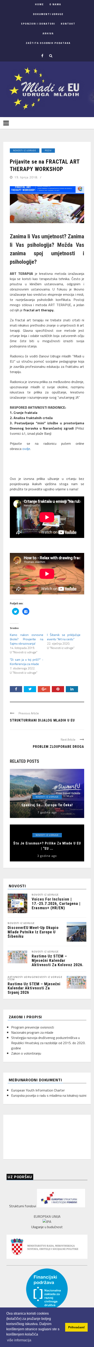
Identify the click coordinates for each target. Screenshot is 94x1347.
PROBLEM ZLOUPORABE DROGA (58, 747)
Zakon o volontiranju (26, 1053)
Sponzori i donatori (38, 23)
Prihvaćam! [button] (76, 1327)
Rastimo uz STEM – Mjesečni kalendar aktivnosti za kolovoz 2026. (58, 960)
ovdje (26, 448)
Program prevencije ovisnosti (32, 1027)
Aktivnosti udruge (21, 977)
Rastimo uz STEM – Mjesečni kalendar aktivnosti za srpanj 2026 (34, 988)
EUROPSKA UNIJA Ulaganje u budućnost (47, 1221)
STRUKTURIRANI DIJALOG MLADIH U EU (42, 720)
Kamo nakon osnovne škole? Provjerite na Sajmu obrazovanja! (26, 639)
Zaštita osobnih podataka (48, 43)
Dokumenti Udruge (48, 14)
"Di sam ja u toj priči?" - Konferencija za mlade (26, 661)
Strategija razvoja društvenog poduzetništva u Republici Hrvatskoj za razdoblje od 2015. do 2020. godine (48, 1043)
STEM (11, 979)
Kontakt (68, 23)
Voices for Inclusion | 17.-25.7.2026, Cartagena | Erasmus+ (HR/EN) (56, 903)
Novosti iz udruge (24, 150)
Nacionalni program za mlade (32, 1032)
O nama (55, 4)
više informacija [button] (19, 1340)
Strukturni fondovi (23, 1206)
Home (39, 4)
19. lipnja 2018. (26, 177)
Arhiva (48, 33)
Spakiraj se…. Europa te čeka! (47, 805)
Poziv (48, 150)
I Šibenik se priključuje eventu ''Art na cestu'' (63, 636)
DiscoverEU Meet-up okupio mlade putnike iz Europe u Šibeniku (33, 932)
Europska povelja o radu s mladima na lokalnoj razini (48, 1095)
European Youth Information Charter (38, 1090)
